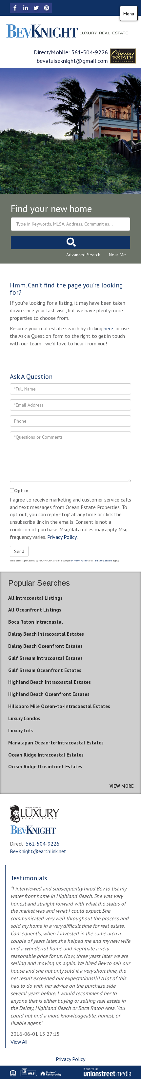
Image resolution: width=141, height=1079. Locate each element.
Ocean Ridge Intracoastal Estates (46, 755)
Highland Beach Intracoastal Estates (49, 682)
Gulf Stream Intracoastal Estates (45, 658)
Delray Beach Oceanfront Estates (45, 646)
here (108, 328)
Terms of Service (102, 560)
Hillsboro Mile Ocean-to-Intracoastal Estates (59, 706)
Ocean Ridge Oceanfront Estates (45, 766)
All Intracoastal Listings (35, 598)
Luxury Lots (20, 730)
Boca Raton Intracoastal (35, 622)
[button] (70, 242)
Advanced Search (83, 255)
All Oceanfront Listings (34, 610)
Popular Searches (39, 582)
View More (122, 786)
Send (19, 551)
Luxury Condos (24, 718)
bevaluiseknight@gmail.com (72, 60)
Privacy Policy (62, 537)
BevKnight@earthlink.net (38, 851)
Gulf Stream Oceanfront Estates (44, 670)
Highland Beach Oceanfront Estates (49, 694)
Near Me (117, 255)
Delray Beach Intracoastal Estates (46, 634)
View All (18, 1042)
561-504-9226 (89, 52)
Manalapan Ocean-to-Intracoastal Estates (56, 743)
